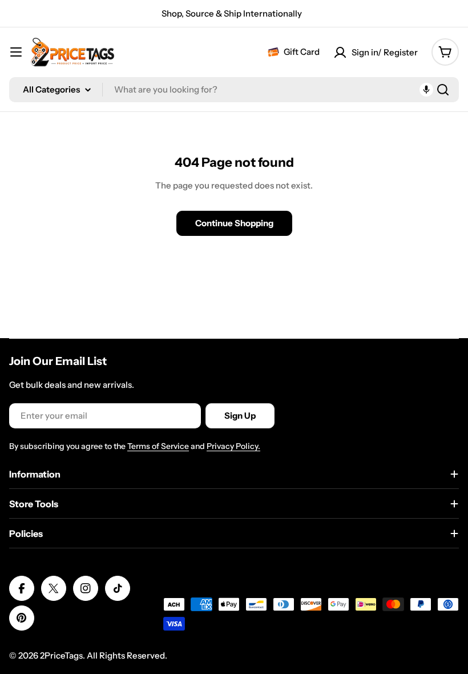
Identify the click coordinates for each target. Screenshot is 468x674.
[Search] (443, 90)
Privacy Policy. (233, 446)
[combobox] (234, 89)
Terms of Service (158, 446)
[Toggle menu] (16, 52)
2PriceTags (61, 655)
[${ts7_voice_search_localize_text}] (426, 89)
